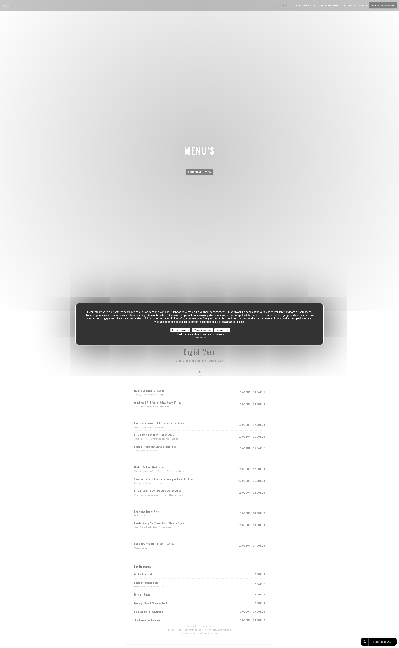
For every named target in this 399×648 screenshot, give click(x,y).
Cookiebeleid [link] (200, 337)
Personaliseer (222, 330)
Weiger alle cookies (202, 330)
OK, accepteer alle (180, 330)
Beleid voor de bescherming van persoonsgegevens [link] (200, 334)
